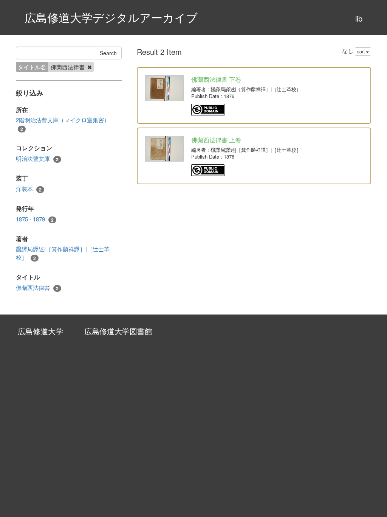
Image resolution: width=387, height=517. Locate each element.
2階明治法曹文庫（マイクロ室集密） (63, 124)
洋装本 (29, 189)
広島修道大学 (40, 330)
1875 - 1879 (35, 219)
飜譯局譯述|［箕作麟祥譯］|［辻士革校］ (63, 253)
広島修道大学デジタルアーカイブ (111, 17)
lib (358, 18)
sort (361, 51)
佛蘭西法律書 (37, 287)
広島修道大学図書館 (118, 330)
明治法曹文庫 (37, 158)
